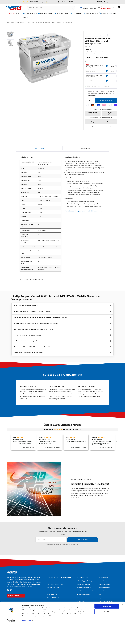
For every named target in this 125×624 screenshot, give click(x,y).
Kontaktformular (106, 8)
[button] (9, 442)
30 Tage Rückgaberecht (105, 2)
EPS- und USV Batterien (53, 598)
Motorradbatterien (52, 594)
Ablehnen (107, 611)
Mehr (25, 17)
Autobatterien (23, 22)
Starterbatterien (30, 13)
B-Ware (113, 13)
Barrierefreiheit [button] (81, 601)
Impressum (102, 598)
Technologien (76, 13)
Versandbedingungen (105, 581)
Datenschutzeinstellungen (106, 601)
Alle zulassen (107, 606)
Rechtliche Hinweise (104, 591)
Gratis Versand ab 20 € (66, 2)
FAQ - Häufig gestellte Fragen (55, 584)
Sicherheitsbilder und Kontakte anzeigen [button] (31, 279)
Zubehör (104, 13)
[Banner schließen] (122, 604)
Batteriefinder (67, 389)
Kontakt (79, 598)
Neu (88, 57)
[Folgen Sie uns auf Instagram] (8, 590)
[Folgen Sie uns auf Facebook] (11, 590)
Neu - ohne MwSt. (102, 57)
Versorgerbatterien (46, 13)
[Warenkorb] (118, 8)
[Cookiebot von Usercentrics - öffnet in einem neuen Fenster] (11, 620)
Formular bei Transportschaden (85, 591)
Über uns (49, 581)
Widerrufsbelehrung (104, 587)
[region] (63, 442)
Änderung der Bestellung (83, 584)
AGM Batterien (51, 591)
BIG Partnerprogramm (53, 587)
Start (8, 22)
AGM (29, 22)
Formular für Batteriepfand (84, 587)
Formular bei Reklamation (84, 594)
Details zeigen (26, 620)
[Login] (114, 7)
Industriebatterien (62, 13)
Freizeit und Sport (91, 13)
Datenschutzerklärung (105, 584)
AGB (100, 594)
